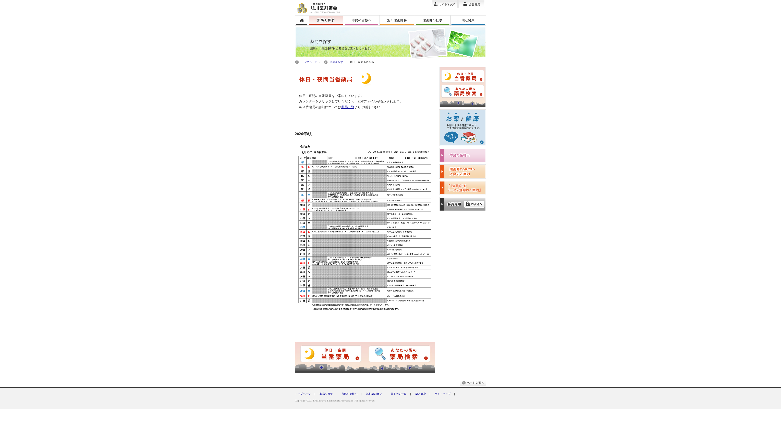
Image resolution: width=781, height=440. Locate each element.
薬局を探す (336, 62)
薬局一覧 (347, 107)
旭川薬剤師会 (374, 394)
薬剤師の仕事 (399, 394)
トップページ (309, 62)
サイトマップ (442, 394)
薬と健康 (420, 394)
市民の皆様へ (349, 394)
